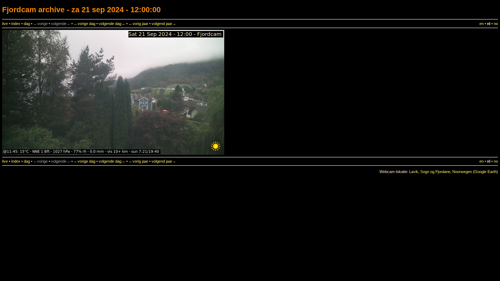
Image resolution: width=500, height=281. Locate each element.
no (496, 24)
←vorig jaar (138, 24)
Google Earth (485, 172)
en (481, 24)
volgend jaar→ (164, 24)
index (15, 24)
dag (27, 24)
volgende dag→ (112, 24)
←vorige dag (84, 24)
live (5, 24)
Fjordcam (19, 9)
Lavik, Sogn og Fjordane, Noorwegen (440, 172)
